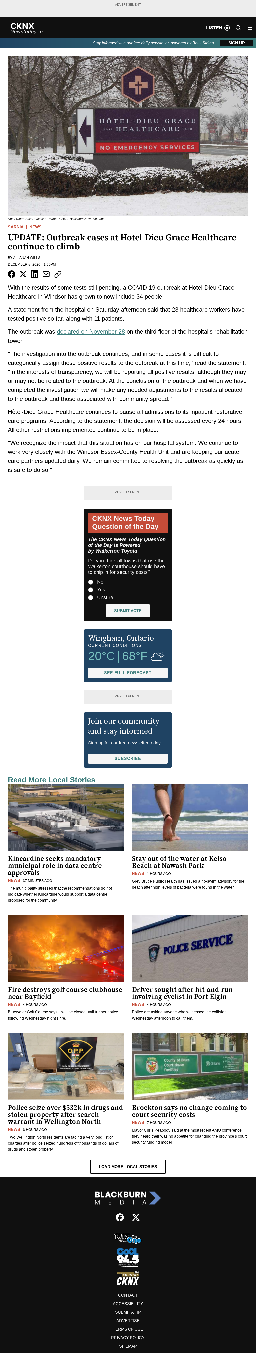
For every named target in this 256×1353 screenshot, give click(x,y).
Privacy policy (128, 1338)
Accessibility (128, 1304)
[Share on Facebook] (12, 274)
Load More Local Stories (128, 1167)
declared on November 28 (91, 331)
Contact (128, 1295)
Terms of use (128, 1329)
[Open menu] (250, 27)
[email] (46, 274)
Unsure (105, 597)
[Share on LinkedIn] (34, 274)
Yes (101, 589)
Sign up (236, 43)
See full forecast (128, 673)
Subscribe (128, 758)
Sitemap (128, 1346)
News (36, 227)
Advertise (128, 1321)
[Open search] (238, 27)
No (100, 582)
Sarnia (16, 227)
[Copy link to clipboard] (58, 274)
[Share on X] (23, 274)
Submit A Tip (128, 1312)
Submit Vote (128, 611)
